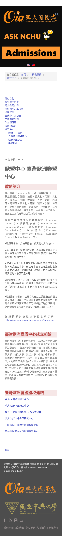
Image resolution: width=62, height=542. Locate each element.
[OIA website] (31, 17)
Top (7, 450)
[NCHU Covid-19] (31, 54)
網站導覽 (30, 527)
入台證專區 (10, 122)
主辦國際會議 (12, 119)
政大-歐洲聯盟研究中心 (17, 405)
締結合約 (9, 98)
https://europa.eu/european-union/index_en (29, 320)
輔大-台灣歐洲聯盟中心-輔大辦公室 (23, 412)
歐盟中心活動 (15, 132)
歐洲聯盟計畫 (15, 139)
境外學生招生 (12, 102)
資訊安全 (19, 527)
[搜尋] (57, 14)
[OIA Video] (17, 520)
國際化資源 (10, 126)
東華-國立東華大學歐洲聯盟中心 (21, 431)
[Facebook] (6, 520)
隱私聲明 (8, 527)
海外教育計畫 (12, 105)
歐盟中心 (9, 129)
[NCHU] (31, 508)
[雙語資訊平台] (31, 36)
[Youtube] (11, 520)
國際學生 (9, 112)
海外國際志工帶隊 (14, 108)
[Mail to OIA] (22, 520)
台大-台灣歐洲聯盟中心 (17, 399)
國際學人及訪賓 (13, 115)
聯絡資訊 (13, 143)
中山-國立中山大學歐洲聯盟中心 (21, 425)
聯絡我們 (53, 527)
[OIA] (31, 488)
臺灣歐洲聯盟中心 (17, 136)
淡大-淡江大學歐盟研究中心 (19, 418)
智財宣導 (41, 527)
